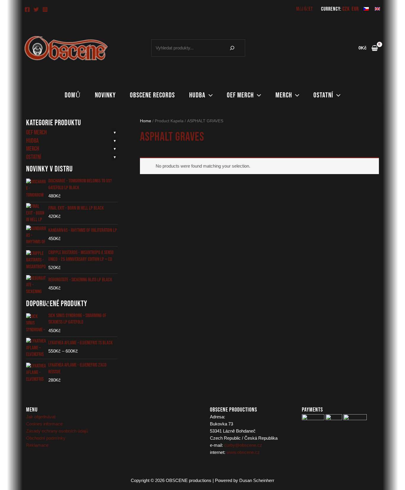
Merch (283, 95)
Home (145, 121)
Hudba (197, 95)
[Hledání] (232, 48)
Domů (73, 95)
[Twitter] (36, 9)
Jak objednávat (40, 416)
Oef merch (240, 95)
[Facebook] (27, 9)
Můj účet (304, 9)
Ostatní (323, 95)
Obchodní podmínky (46, 438)
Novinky (105, 95)
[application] (209, 95)
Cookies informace (44, 423)
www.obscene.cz (243, 452)
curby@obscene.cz (243, 445)
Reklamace (37, 445)
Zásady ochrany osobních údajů (57, 430)
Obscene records (152, 95)
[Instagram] (45, 9)
